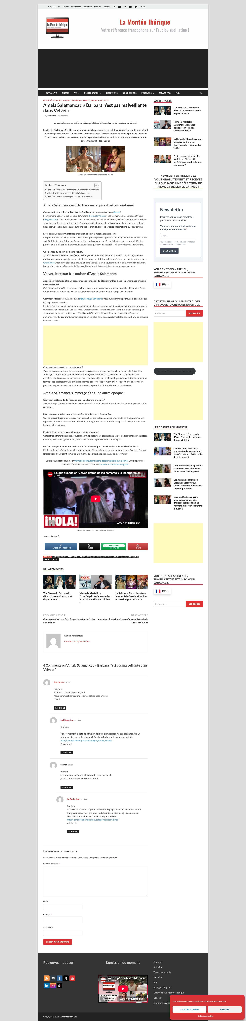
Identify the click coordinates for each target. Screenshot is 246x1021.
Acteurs (66, 100)
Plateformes (76, 7)
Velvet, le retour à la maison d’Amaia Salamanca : (68, 193)
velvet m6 (117, 557)
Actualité (51, 93)
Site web (48, 927)
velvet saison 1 (131, 557)
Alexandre (59, 682)
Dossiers (107, 7)
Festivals (97, 7)
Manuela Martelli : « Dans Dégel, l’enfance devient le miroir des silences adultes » (95, 598)
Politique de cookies (205, 1016)
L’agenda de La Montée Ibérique (168, 992)
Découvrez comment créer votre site (174, 371)
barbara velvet (104, 557)
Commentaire (51, 864)
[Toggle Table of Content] (95, 185)
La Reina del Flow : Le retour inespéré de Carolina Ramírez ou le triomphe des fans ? (131, 596)
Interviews (87, 7)
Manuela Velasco (97, 215)
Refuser (224, 1009)
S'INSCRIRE (169, 251)
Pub (178, 93)
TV (59, 7)
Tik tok (142, 7)
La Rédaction (67, 720)
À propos (157, 962)
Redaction (51, 116)
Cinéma (66, 7)
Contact (157, 997)
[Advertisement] (123, 68)
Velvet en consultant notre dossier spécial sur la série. (101, 460)
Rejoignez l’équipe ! (162, 987)
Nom (46, 901)
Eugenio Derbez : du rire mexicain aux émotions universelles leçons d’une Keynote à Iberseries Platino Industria (188, 502)
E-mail (47, 914)
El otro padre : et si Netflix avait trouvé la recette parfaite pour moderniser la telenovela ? (187, 160)
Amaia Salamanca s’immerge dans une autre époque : (70, 196)
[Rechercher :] (178, 313)
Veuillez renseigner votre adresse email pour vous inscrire (178, 228)
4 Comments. (63, 116)
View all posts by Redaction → (78, 641)
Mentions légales (161, 1002)
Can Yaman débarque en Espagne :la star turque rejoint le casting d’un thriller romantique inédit (188, 484)
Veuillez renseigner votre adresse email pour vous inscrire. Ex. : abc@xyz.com (177, 243)
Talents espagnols (90, 100)
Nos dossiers (129, 93)
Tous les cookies (189, 1009)
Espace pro (165, 93)
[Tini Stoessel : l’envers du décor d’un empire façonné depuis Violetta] (59, 582)
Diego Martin (50, 219)
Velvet (107, 100)
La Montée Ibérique (68, 1016)
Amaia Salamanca (76, 557)
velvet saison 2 (51, 559)
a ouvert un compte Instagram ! (114, 464)
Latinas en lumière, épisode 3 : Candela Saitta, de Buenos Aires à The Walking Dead (188, 468)
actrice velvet (59, 557)
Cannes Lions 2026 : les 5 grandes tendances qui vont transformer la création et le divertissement (188, 452)
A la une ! (52, 7)
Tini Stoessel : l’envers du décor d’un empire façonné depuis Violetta (57, 596)
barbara (91, 557)
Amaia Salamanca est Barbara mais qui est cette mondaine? (73, 189)
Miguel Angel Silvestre (90, 298)
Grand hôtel (49, 262)
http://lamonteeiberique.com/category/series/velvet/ (86, 740)
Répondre (60, 708)
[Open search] (201, 93)
